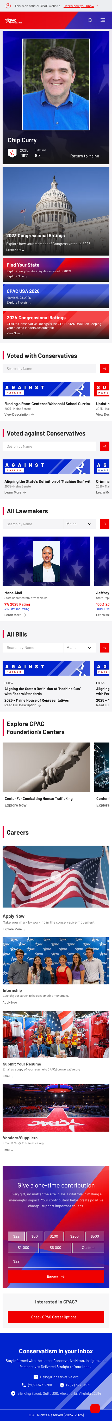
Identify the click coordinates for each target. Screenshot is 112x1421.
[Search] (104, 368)
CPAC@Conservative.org (27, 1143)
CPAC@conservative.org (64, 1069)
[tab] (16, 1237)
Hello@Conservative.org (59, 1377)
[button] (90, 20)
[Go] (95, 1408)
